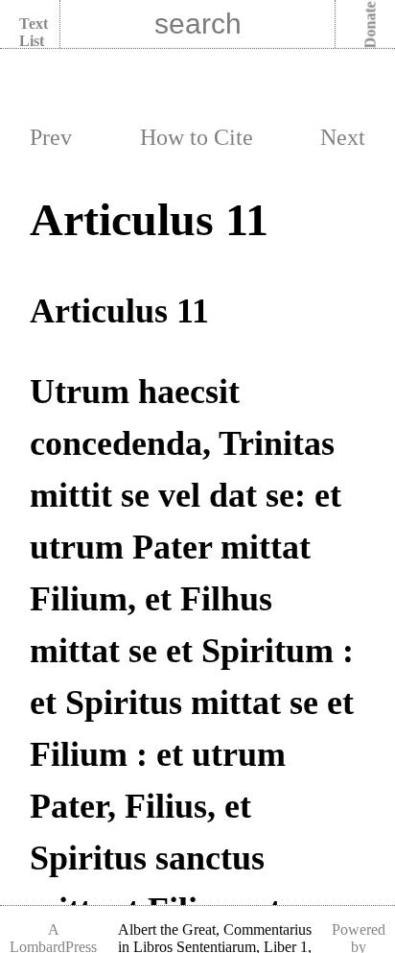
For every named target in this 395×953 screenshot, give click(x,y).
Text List (33, 32)
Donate (370, 25)
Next (342, 137)
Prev (51, 137)
